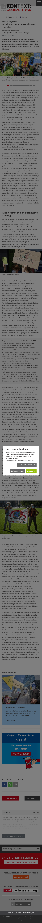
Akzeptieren (31, 471)
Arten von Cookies (26, 465)
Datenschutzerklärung (27, 460)
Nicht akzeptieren (17, 471)
